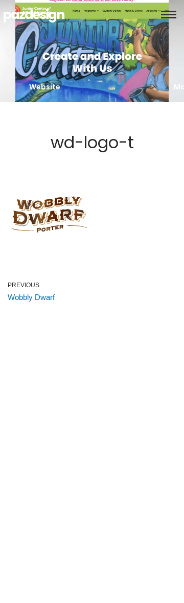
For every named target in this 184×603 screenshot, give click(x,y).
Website (44, 87)
